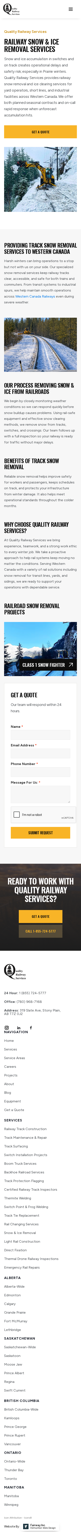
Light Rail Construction (22, 1241)
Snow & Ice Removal (20, 1233)
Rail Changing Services (21, 1224)
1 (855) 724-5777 (25, 993)
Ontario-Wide (14, 1461)
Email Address (24, 745)
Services (10, 1049)
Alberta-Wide (14, 1286)
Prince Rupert (14, 1435)
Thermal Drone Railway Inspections (31, 1259)
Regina (9, 1382)
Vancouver (12, 1444)
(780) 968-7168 (23, 1002)
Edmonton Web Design (43, 1528)
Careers (10, 1066)
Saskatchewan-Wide (20, 1347)
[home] (11, 9)
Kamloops (11, 1418)
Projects (10, 1075)
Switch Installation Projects (25, 1155)
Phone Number (24, 764)
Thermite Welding (17, 1198)
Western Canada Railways (35, 296)
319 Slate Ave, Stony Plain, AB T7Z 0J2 (32, 1012)
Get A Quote (40, 131)
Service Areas (14, 1058)
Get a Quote (14, 1110)
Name (17, 727)
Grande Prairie (15, 1312)
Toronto (10, 1478)
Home (9, 1040)
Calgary (10, 1304)
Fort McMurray (15, 1321)
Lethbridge (12, 1330)
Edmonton (12, 1295)
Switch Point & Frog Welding (26, 1207)
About (9, 1084)
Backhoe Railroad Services (24, 1172)
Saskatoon (12, 1356)
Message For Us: (25, 782)
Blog (7, 1092)
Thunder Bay (14, 1470)
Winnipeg (11, 1504)
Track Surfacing (16, 1146)
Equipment (12, 1101)
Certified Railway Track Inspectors (30, 1189)
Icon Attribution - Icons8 (18, 1517)
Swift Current (14, 1390)
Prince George (15, 1427)
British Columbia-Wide (21, 1409)
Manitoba (11, 1496)
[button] (71, 9)
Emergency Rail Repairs (22, 1267)
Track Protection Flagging (24, 1181)
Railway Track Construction (25, 1129)
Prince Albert (14, 1373)
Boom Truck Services (20, 1163)
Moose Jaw (13, 1364)
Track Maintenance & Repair (25, 1138)
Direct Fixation (15, 1250)
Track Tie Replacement (21, 1215)
